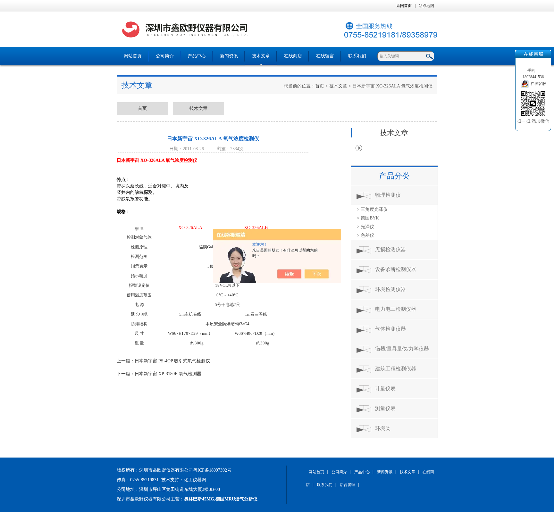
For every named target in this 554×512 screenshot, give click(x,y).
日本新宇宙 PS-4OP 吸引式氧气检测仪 (172, 361)
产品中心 (197, 56)
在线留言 (325, 56)
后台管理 (347, 485)
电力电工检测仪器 (395, 309)
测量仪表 (385, 408)
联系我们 (357, 56)
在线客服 (537, 83)
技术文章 (261, 56)
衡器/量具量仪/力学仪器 (402, 348)
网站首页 (133, 56)
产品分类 (394, 176)
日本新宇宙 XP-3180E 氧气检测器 (168, 373)
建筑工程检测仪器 (395, 368)
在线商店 (293, 56)
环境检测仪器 (390, 289)
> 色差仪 (365, 235)
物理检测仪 (388, 195)
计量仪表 (385, 388)
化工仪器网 (195, 479)
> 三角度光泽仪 (372, 209)
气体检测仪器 (390, 329)
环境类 (382, 428)
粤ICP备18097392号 (212, 470)
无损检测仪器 (390, 249)
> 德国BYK (368, 218)
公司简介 (165, 56)
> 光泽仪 (365, 226)
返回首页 (404, 6)
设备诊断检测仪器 (395, 269)
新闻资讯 (229, 56)
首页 (319, 86)
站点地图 (426, 6)
